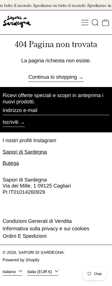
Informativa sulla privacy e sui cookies (46, 228)
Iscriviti (10, 122)
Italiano (10, 271)
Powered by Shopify (21, 260)
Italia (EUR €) (40, 271)
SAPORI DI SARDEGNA (41, 252)
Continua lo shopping (52, 77)
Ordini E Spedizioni (25, 236)
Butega (11, 163)
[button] (95, 22)
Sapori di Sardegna (25, 152)
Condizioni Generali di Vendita (37, 221)
